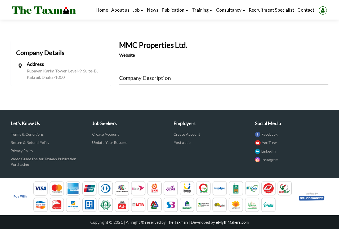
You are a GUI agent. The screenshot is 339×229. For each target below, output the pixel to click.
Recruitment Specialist (271, 10)
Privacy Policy (22, 150)
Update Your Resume (109, 142)
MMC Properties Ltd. (153, 44)
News (153, 10)
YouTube (269, 142)
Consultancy (229, 10)
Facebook (270, 134)
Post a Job (182, 142)
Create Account (105, 134)
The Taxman (177, 222)
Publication (173, 10)
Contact (305, 10)
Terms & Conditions (27, 134)
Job (136, 10)
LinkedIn (268, 151)
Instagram (269, 159)
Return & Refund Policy (30, 142)
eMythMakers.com (232, 222)
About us (121, 10)
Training (200, 10)
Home (103, 10)
